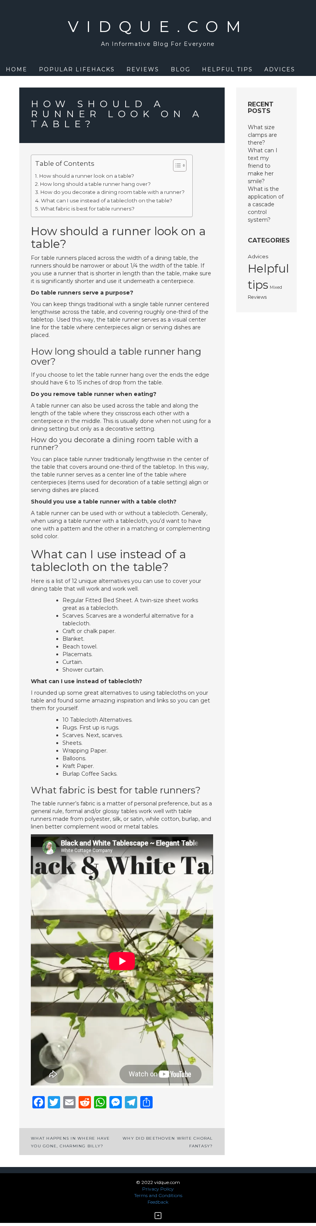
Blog (180, 69)
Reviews (142, 69)
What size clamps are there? (262, 135)
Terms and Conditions (158, 1195)
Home (16, 69)
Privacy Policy (158, 1189)
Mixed (276, 287)
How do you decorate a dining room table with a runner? (112, 192)
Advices (279, 69)
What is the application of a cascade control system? (266, 204)
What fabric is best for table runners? (87, 208)
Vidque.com (158, 26)
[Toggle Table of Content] (176, 165)
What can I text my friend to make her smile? (262, 166)
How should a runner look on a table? (86, 176)
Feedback (158, 1202)
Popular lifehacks (77, 69)
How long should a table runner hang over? (95, 184)
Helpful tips (227, 69)
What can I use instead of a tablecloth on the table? (106, 200)
